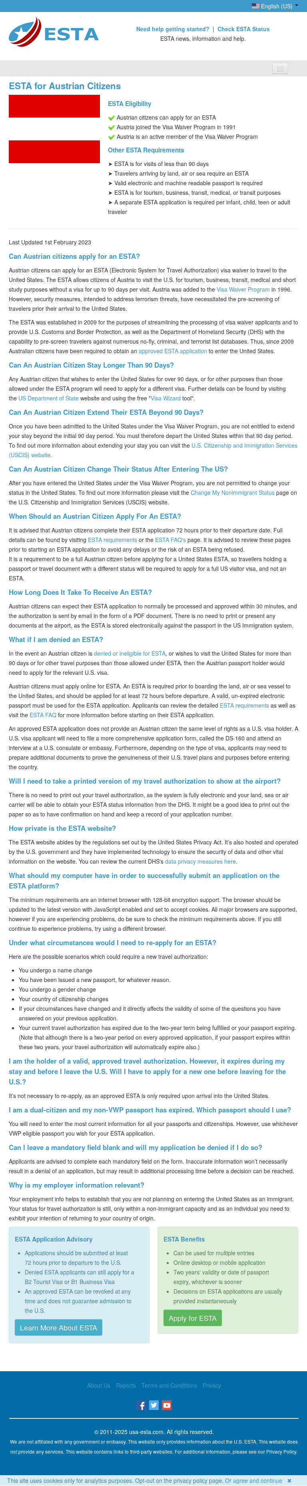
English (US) (276, 6)
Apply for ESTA (193, 1317)
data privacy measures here (200, 861)
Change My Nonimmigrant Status (233, 492)
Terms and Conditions (169, 1385)
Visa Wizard (166, 398)
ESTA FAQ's (170, 540)
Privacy (212, 1385)
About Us (98, 1385)
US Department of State (48, 398)
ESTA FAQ (43, 715)
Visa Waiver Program (243, 289)
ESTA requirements (112, 540)
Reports (126, 1385)
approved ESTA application (173, 351)
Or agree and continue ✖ (258, 1480)
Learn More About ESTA (58, 1327)
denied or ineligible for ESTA (129, 653)
